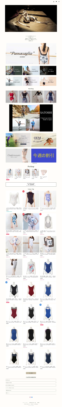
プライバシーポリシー (25, 402)
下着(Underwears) (8, 390)
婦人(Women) (8, 380)
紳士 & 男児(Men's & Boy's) (10, 385)
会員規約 (38, 402)
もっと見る (31, 373)
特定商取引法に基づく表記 (32, 402)
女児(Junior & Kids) (9, 382)
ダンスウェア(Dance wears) (10, 387)
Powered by (30, 405)
